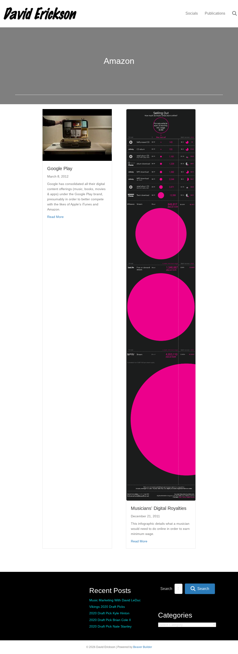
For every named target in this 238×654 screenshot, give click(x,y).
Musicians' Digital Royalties (158, 508)
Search (166, 589)
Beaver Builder (142, 647)
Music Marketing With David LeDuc (115, 600)
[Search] (232, 13)
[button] (200, 588)
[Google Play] (77, 134)
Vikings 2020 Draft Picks (107, 607)
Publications (215, 13)
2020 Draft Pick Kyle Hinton (109, 613)
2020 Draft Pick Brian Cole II (110, 620)
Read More (55, 217)
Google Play (59, 168)
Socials (191, 13)
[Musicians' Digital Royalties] (160, 304)
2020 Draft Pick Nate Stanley (110, 626)
